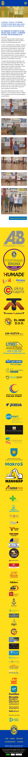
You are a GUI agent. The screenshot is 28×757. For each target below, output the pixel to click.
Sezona (12, 738)
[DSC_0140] (14, 107)
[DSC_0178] (14, 201)
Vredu (8, 754)
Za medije (20, 741)
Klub (6, 738)
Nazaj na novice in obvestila (18, 218)
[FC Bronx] (2, 3)
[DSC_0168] (14, 146)
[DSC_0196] (14, 179)
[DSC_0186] (14, 163)
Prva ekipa (19, 738)
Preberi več (18, 754)
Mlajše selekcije (10, 741)
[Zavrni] (26, 752)
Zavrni (12, 754)
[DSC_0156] (14, 126)
